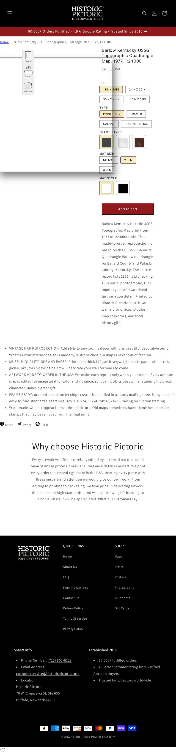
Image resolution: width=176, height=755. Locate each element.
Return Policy (73, 608)
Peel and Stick (136, 124)
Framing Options (75, 587)
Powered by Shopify (103, 736)
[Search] (144, 13)
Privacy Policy (73, 629)
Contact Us (71, 598)
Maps (118, 556)
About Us (70, 567)
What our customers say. (118, 499)
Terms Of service (75, 618)
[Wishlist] (3, 750)
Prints (119, 567)
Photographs (124, 587)
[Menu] (10, 13)
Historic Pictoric (81, 736)
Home (4, 42)
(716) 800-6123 (60, 660)
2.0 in (128, 160)
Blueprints (122, 598)
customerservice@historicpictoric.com (48, 673)
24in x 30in (137, 89)
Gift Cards (122, 608)
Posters (120, 577)
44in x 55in (138, 99)
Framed (136, 114)
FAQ (66, 577)
